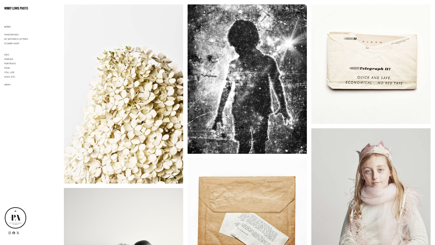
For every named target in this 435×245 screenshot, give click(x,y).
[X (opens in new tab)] (17, 233)
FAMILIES (8, 59)
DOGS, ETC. (10, 77)
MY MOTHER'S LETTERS (16, 39)
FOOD (7, 68)
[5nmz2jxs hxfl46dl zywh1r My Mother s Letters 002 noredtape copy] (371, 64)
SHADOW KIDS (11, 35)
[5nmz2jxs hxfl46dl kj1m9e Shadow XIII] (247, 79)
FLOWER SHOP (11, 43)
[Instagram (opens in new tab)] (9, 233)
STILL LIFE (9, 72)
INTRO (7, 27)
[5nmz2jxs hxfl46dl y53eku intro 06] (123, 94)
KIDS (6, 55)
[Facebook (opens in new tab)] (13, 233)
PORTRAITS (10, 63)
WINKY (7, 85)
